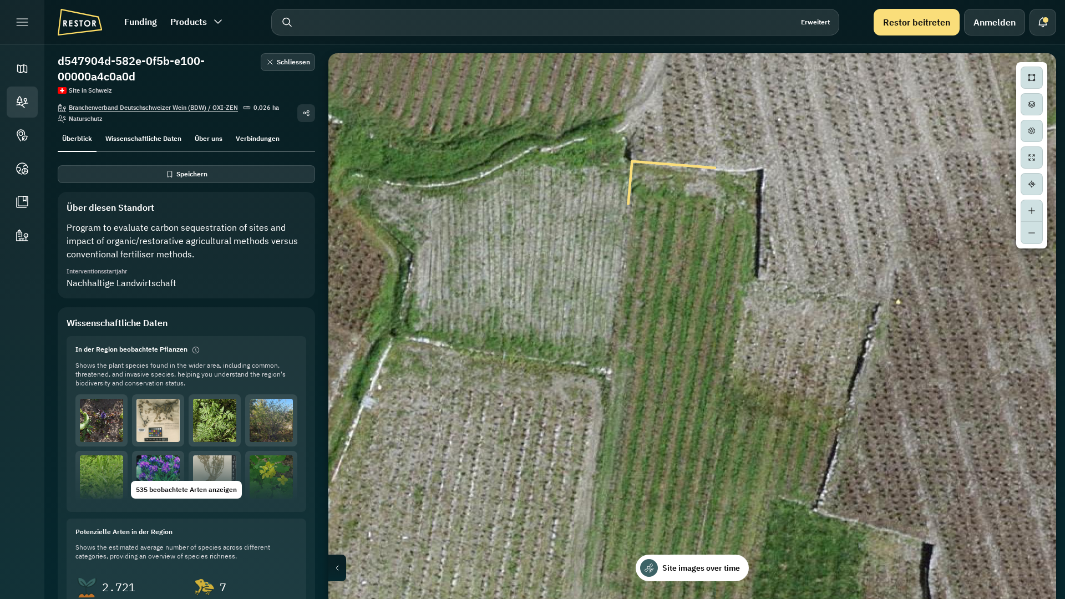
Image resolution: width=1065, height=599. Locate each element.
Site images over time (701, 568)
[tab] (77, 137)
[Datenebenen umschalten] (1032, 104)
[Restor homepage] (80, 22)
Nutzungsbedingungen (1023, 595)
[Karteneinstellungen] (1032, 131)
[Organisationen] (22, 235)
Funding (140, 21)
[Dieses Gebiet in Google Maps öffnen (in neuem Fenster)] (349, 592)
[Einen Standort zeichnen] (1032, 78)
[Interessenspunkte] (22, 135)
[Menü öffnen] (22, 22)
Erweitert (815, 22)
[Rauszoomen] (1032, 233)
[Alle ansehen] (1032, 157)
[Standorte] (22, 102)
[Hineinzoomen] (1032, 211)
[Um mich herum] (1032, 184)
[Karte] (22, 68)
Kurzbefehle (823, 595)
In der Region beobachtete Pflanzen (131, 349)
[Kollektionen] (22, 201)
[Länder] (22, 168)
